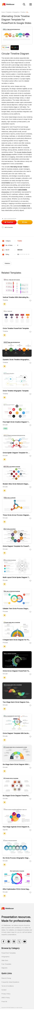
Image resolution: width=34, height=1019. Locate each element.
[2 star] (23, 254)
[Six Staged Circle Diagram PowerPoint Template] (17, 784)
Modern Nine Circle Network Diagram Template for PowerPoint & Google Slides (16, 484)
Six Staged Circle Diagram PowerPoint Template (16, 795)
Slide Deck (4, 960)
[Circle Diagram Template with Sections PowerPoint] (17, 722)
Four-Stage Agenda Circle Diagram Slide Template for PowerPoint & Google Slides (16, 827)
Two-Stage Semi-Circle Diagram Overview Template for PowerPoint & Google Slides (16, 702)
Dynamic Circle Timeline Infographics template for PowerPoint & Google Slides (16, 359)
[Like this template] (30, 300)
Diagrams (4, 968)
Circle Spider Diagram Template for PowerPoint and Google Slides (16, 453)
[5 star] (28, 254)
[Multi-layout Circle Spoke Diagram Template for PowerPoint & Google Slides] (17, 566)
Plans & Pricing (6, 978)
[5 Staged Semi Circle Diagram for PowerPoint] (17, 628)
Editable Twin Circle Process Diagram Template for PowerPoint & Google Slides (16, 608)
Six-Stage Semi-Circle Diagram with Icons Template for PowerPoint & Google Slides (16, 764)
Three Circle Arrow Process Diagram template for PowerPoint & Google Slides (16, 515)
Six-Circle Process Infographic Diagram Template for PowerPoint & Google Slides (16, 858)
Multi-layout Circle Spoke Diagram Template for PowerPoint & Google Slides (16, 577)
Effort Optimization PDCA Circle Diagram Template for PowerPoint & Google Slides (16, 889)
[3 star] (25, 254)
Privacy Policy (5, 994)
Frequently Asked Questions (10, 982)
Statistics (7, 263)
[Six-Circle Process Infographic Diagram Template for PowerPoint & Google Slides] (17, 846)
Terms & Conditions (7, 986)
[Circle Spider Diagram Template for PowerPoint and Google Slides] (17, 441)
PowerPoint (10, 222)
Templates (8, 12)
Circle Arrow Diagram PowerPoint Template (16, 671)
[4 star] (26, 254)
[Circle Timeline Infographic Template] (17, 379)
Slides (25, 222)
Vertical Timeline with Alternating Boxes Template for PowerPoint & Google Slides (16, 297)
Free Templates (6, 964)
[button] (9, 36)
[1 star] (21, 254)
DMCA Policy (5, 997)
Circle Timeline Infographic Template (16, 391)
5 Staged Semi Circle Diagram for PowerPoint (16, 640)
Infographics (16, 12)
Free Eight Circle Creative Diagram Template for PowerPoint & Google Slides (16, 422)
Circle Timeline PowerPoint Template (16, 328)
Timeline (23, 12)
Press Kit (4, 1001)
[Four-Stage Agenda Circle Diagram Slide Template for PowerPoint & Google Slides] (17, 815)
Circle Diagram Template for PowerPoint (16, 546)
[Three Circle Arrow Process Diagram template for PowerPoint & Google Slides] (17, 503)
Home (3, 12)
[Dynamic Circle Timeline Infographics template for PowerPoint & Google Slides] (17, 348)
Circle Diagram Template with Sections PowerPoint (16, 733)
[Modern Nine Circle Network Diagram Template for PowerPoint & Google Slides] (17, 472)
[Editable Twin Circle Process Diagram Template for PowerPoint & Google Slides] (17, 597)
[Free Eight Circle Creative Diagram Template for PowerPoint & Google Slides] (17, 410)
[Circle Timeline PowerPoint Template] (17, 317)
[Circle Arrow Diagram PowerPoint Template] (17, 659)
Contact (3, 990)
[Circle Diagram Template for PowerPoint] (17, 535)
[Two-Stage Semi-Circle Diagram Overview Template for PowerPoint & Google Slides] (17, 690)
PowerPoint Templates (8, 953)
